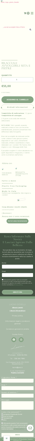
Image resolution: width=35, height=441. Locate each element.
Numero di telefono (9, 392)
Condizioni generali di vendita (17, 329)
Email (4, 271)
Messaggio (5, 400)
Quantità (6, 75)
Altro (5, 420)
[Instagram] (21, 339)
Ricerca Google (8, 416)
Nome (4, 263)
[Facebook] (13, 339)
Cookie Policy (17, 334)
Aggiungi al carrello (17, 99)
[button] (30, 29)
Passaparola (7, 418)
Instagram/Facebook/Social (12, 414)
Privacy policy (17, 316)
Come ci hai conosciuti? (10, 412)
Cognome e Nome (8, 378)
